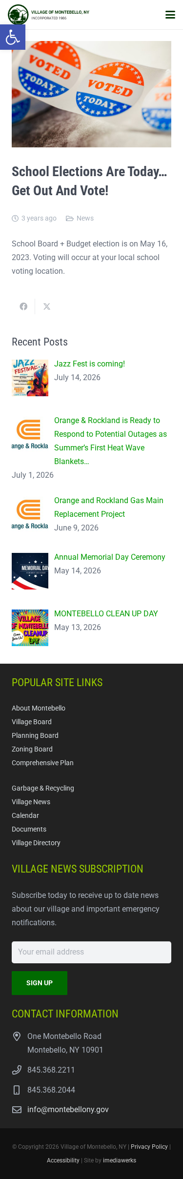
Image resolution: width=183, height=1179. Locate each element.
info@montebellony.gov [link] (68, 1109)
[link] (12, 37)
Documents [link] (29, 829)
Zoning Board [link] (32, 749)
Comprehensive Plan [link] (43, 763)
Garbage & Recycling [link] (43, 788)
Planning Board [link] (35, 736)
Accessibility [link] (63, 1160)
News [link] (85, 218)
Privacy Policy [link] (149, 1146)
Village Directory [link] (36, 843)
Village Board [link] (32, 722)
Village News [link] (31, 802)
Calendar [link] (25, 816)
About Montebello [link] (38, 708)
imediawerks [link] (119, 1160)
